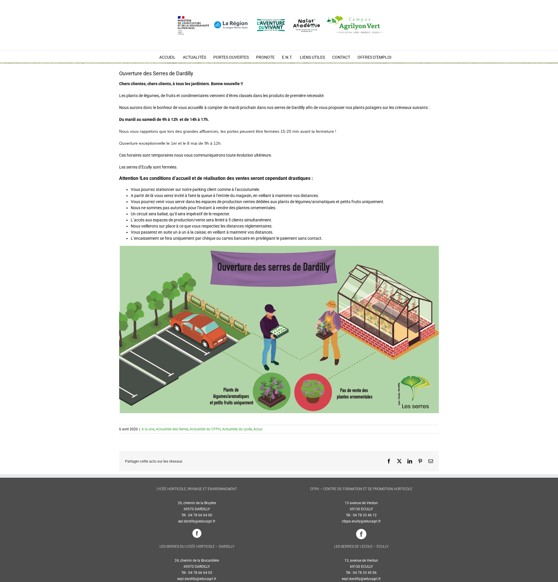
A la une (148, 429)
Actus (257, 429)
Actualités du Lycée (237, 429)
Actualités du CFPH (205, 429)
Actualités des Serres (172, 429)
